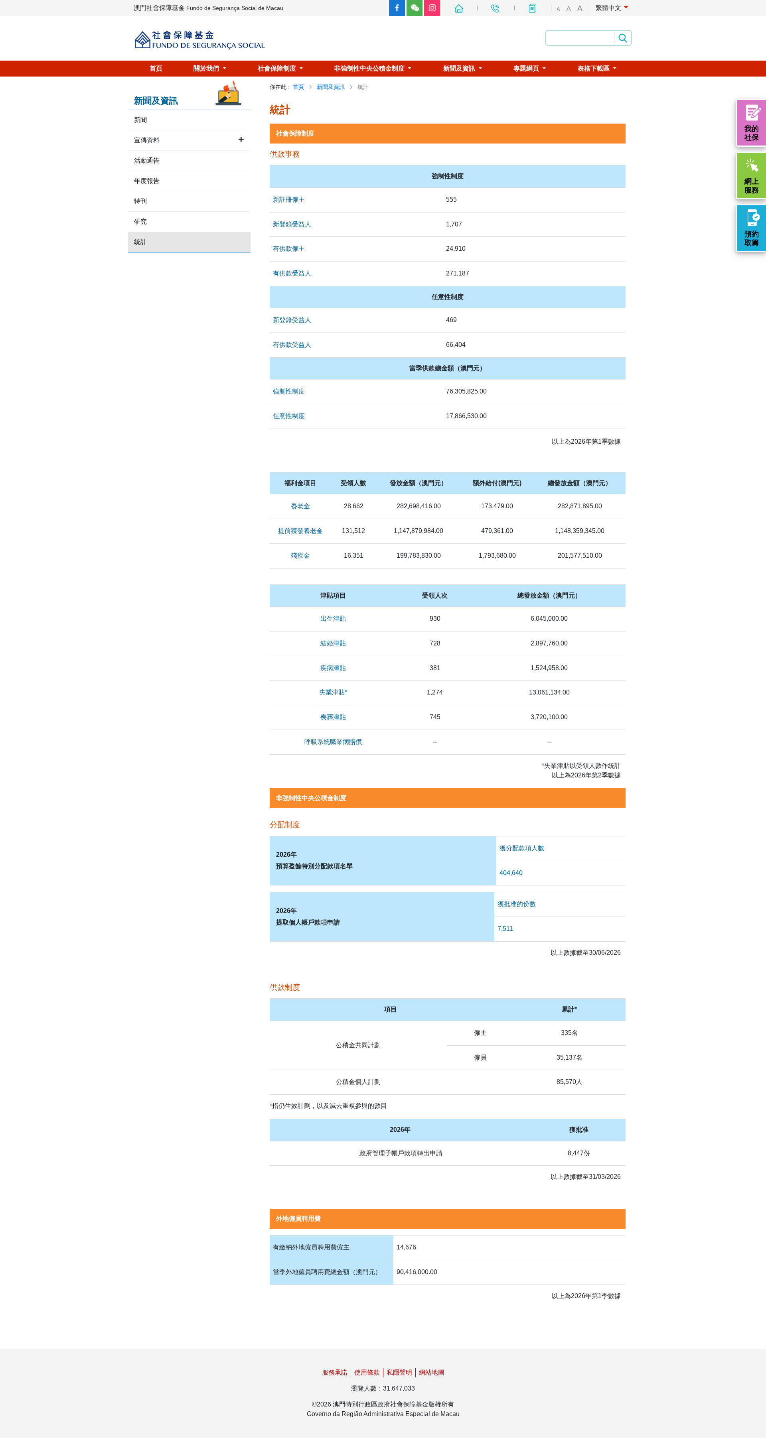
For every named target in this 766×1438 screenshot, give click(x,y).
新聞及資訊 (331, 87)
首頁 (298, 87)
